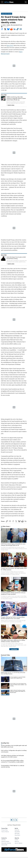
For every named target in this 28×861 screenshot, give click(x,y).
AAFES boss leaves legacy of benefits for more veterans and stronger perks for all (13, 544)
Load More (14, 649)
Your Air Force (6, 13)
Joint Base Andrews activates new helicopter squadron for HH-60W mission (12, 756)
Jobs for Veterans (18, 843)
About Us (17, 841)
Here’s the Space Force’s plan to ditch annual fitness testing (16, 257)
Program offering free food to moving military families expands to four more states (13, 617)
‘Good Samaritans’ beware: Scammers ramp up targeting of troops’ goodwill (13, 593)
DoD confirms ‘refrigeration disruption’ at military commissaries (14, 751)
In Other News (5, 526)
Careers (16, 839)
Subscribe (17, 830)
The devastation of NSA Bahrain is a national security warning (12, 766)
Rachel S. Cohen (11, 105)
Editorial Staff (4, 844)
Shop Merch (17, 835)
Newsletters (17, 831)
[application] (14, 664)
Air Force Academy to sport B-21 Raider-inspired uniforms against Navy (18, 677)
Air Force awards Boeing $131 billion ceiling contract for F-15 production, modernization (12, 761)
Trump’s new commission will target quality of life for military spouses (14, 569)
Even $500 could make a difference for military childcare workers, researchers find (13, 640)
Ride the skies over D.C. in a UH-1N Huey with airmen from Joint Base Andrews (13, 673)
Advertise (3, 839)
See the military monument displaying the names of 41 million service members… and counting (18, 684)
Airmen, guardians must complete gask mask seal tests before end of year (14, 746)
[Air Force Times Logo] (8, 2)
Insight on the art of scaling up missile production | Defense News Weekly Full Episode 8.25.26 (17, 691)
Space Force (10, 45)
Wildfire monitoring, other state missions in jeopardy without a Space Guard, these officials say (16, 98)
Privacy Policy (4, 830)
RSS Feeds (17, 833)
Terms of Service (5, 831)
